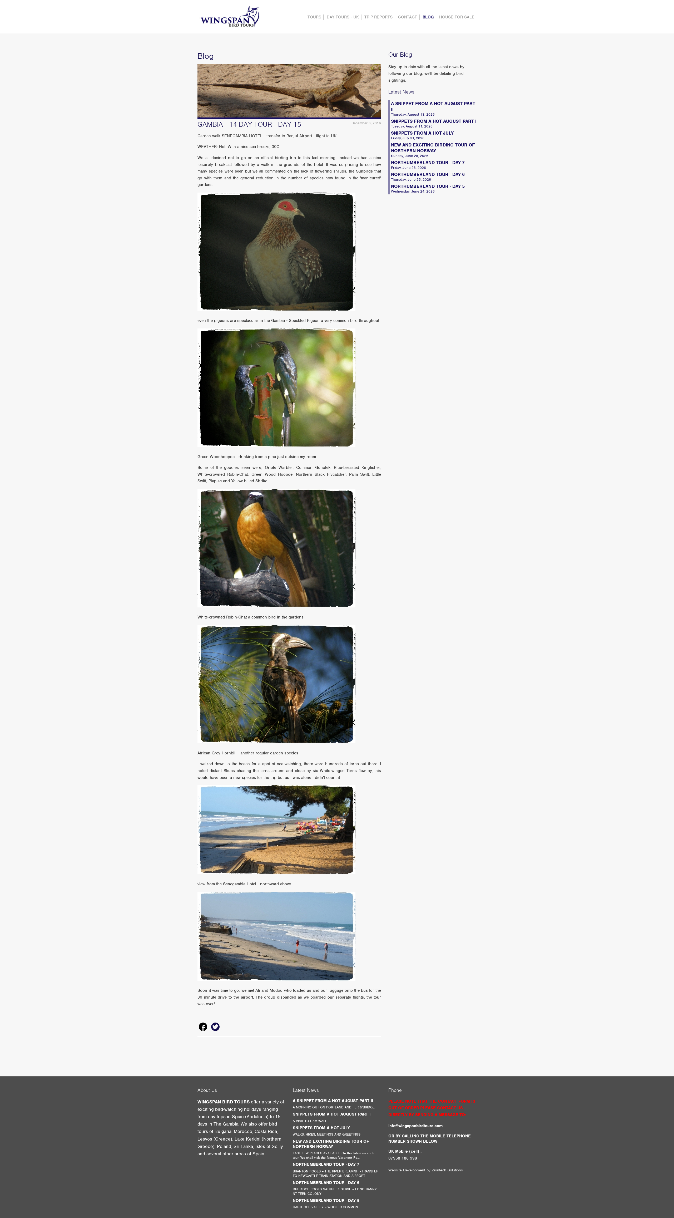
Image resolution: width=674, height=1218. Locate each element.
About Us (207, 1090)
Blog (428, 17)
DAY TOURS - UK (343, 17)
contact (407, 17)
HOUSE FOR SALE (456, 17)
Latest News (401, 92)
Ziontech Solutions (447, 1170)
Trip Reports (378, 17)
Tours (314, 17)
